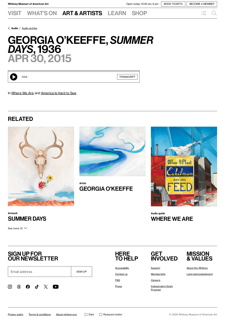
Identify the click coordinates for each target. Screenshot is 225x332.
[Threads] (18, 286)
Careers (155, 280)
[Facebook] (27, 286)
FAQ (117, 280)
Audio (14, 28)
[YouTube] (55, 286)
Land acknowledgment (200, 274)
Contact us (121, 274)
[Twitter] (45, 286)
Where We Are (22, 93)
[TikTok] (36, 286)
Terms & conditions (40, 314)
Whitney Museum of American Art (28, 3)
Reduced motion (112, 314)
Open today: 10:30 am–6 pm (142, 3)
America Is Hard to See (58, 93)
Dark (91, 314)
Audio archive (29, 28)
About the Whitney (197, 267)
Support (155, 267)
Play (13, 77)
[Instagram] (9, 286)
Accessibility (122, 267)
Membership (158, 274)
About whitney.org (66, 314)
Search (213, 13)
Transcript (127, 76)
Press (118, 286)
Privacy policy (15, 314)
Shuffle (203, 13)
